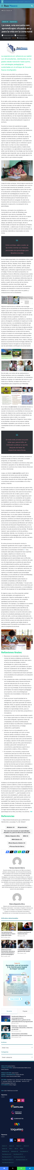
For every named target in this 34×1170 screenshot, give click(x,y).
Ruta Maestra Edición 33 (8, 1159)
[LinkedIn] (15, 852)
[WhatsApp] (19, 852)
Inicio (4, 10)
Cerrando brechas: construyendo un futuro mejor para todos (8, 934)
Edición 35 (4, 1148)
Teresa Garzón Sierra (9, 35)
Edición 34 (9, 10)
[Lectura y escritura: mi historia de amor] (25, 926)
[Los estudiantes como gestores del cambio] (25, 944)
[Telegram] (23, 852)
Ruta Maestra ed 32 (6, 1154)
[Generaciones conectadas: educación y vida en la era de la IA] (5, 1036)
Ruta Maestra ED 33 (18, 1154)
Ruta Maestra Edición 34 (17, 843)
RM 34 (26, 836)
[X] (11, 852)
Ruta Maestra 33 (24, 1151)
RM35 (21, 1148)
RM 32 (10, 1148)
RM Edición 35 (14, 1151)
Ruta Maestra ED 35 (6, 1157)
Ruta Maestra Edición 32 (19, 1157)
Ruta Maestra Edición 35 (7, 1162)
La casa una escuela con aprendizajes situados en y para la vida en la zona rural (17, 831)
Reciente (9, 1011)
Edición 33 (18, 1145)
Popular (25, 1011)
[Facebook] (7, 852)
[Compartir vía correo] (27, 852)
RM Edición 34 (17, 839)
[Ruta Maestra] (10, 6)
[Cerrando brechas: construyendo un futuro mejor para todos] (8, 926)
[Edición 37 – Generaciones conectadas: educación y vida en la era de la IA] (5, 1028)
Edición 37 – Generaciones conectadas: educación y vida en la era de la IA (22, 1027)
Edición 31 (4, 1145)
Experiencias (13, 21)
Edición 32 (11, 1145)
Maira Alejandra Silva (21, 35)
